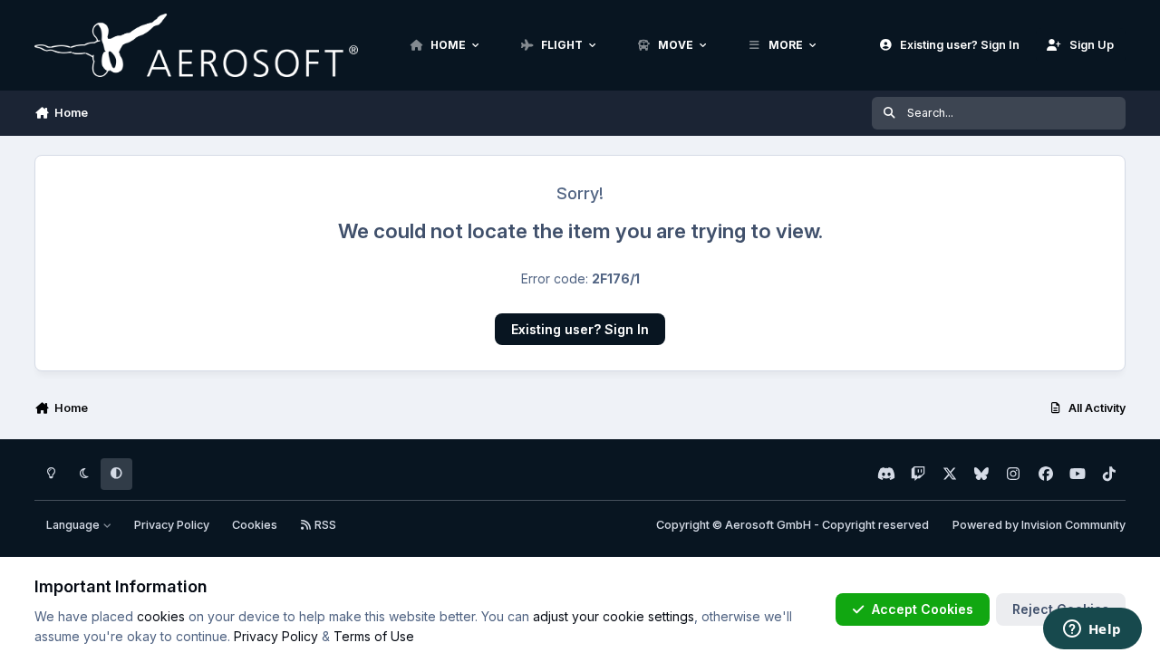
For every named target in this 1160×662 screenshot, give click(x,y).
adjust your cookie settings (613, 616)
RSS (324, 525)
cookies (161, 616)
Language (74, 525)
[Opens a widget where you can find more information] (1092, 630)
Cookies (254, 525)
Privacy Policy (171, 525)
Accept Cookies (922, 609)
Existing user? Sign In (580, 329)
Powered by (1039, 525)
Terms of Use (374, 636)
